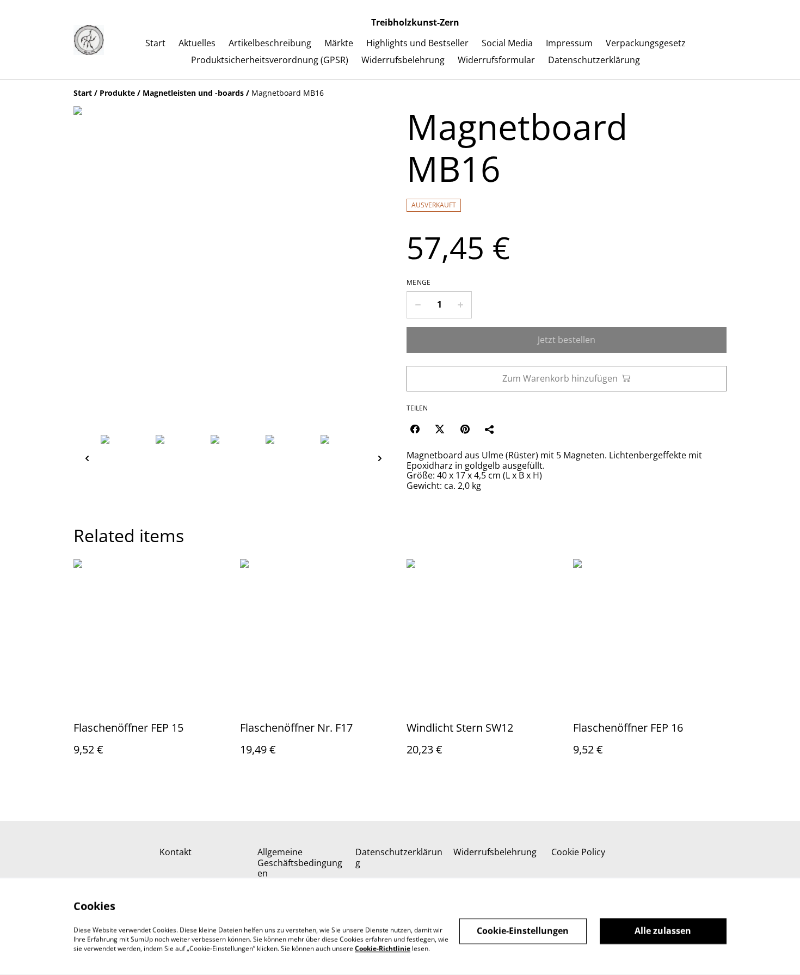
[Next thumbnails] (379, 458)
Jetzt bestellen (566, 340)
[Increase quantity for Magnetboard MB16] (461, 304)
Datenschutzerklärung (398, 857)
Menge (419, 282)
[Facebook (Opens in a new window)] (415, 429)
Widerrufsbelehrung (495, 852)
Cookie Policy (578, 852)
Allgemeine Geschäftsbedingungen (299, 862)
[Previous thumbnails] (87, 458)
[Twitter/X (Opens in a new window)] (440, 429)
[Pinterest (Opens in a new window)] (465, 429)
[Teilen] (490, 429)
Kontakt (175, 852)
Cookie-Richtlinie (382, 948)
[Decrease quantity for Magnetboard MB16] (418, 304)
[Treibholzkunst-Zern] (88, 40)
